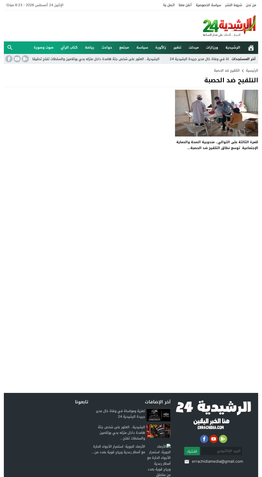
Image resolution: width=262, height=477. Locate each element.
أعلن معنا (185, 5)
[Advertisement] (97, 25)
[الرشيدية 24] (224, 26)
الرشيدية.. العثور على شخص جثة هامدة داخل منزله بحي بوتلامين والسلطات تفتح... (121, 432)
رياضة (89, 47)
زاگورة (160, 47)
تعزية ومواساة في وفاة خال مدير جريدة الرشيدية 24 (215, 59)
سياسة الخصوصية (208, 5)
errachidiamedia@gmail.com (217, 461)
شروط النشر (233, 5)
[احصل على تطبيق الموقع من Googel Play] (25, 58)
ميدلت (194, 47)
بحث (10, 47)
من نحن (251, 5)
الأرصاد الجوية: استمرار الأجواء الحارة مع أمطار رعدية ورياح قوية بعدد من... (118, 449)
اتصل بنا (169, 5)
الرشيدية (232, 47)
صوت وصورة (43, 47)
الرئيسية (251, 48)
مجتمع (124, 47)
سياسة (142, 47)
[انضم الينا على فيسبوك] (8, 58)
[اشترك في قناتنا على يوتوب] (17, 58)
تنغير (177, 47)
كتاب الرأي (69, 47)
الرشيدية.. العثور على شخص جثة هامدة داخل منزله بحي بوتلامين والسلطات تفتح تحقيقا (103, 59)
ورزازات (212, 47)
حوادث (107, 47)
